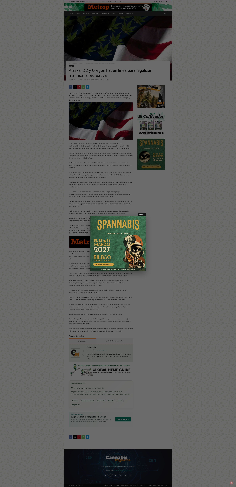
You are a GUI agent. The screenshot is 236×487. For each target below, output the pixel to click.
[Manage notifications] (231, 482)
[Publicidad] (118, 243)
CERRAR (141, 214)
